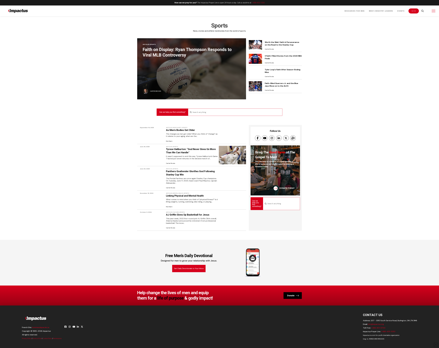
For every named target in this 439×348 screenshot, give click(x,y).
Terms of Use (37, 338)
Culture (176, 212)
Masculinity (177, 127)
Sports (153, 44)
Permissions (57, 338)
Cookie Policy (47, 338)
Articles (146, 44)
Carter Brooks (170, 163)
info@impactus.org (376, 324)
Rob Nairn (169, 141)
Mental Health (178, 193)
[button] (422, 11)
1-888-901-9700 (378, 328)
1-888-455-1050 (258, 3)
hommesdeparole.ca (40, 327)
